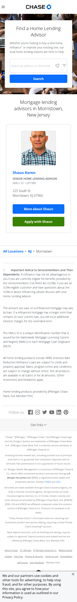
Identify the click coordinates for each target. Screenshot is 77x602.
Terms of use (51, 556)
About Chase (11, 550)
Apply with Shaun (38, 221)
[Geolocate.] (57, 66)
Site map (18, 556)
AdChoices (22, 562)
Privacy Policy (12, 597)
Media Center (65, 550)
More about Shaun (38, 209)
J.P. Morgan (25, 550)
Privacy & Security (34, 556)
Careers (8, 556)
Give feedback (37, 562)
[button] (73, 574)
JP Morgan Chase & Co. (45, 550)
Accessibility (66, 556)
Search (38, 79)
